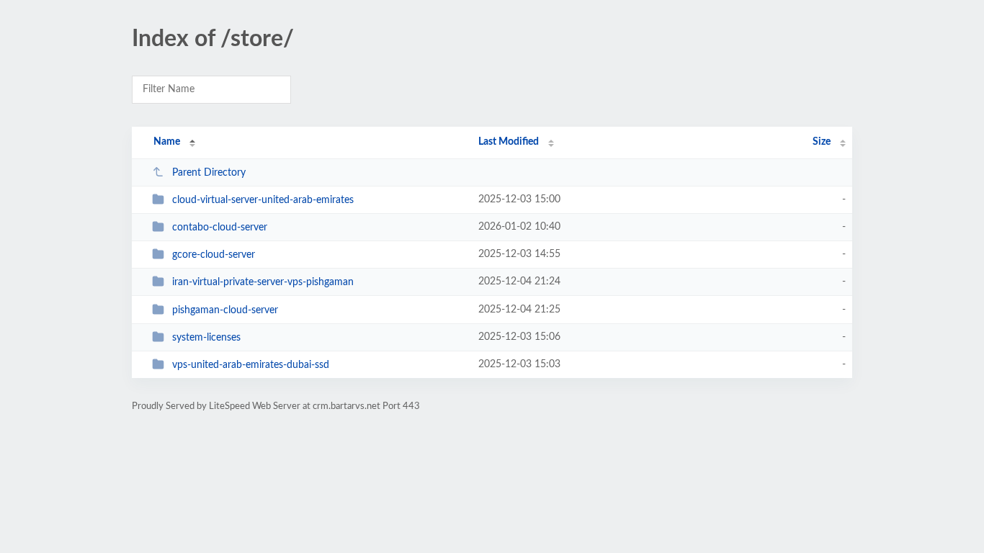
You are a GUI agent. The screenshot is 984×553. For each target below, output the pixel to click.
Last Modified (508, 142)
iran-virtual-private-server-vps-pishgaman (263, 282)
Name (166, 142)
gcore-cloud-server (213, 255)
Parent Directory (209, 173)
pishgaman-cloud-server (225, 310)
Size (822, 142)
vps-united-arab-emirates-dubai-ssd (250, 365)
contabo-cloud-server (219, 227)
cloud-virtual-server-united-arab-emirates (263, 200)
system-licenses (206, 338)
